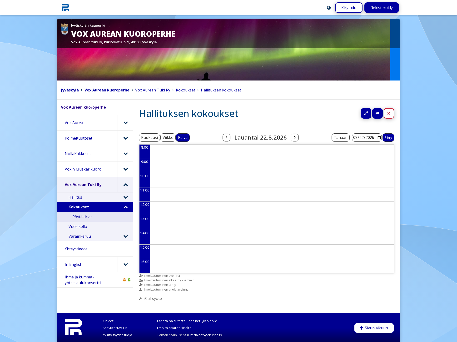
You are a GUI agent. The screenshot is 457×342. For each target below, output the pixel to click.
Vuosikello (78, 226)
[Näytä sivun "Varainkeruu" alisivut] (125, 236)
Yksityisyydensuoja (117, 335)
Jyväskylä (70, 90)
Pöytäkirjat (82, 216)
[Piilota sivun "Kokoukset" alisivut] (125, 207)
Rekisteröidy (382, 7)
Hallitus (75, 197)
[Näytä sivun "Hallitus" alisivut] (125, 197)
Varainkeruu (80, 236)
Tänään (341, 137)
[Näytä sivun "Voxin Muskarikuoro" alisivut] (125, 169)
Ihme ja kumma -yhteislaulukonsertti (83, 279)
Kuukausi (149, 137)
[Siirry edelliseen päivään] (226, 138)
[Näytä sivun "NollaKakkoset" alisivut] (125, 153)
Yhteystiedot (76, 248)
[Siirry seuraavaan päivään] (294, 138)
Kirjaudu (348, 7)
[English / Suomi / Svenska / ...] (328, 7)
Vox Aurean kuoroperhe (106, 90)
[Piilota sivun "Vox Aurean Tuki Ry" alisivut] (125, 184)
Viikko (168, 137)
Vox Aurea (74, 122)
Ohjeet (108, 321)
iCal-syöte (153, 298)
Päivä (183, 137)
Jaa (377, 113)
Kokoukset (185, 90)
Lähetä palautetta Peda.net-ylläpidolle (187, 321)
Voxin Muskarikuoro (83, 169)
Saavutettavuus (115, 328)
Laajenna (370, 113)
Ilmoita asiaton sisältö (174, 328)
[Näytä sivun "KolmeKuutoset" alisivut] (125, 138)
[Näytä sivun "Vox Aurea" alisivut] (125, 122)
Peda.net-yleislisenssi (206, 335)
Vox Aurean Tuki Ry (152, 90)
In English (73, 264)
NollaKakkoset (78, 153)
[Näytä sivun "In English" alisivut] (125, 264)
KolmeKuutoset (78, 138)
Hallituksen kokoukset (221, 90)
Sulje (392, 113)
